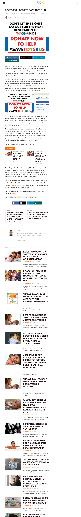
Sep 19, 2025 (17, 161)
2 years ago (36, 283)
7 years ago (36, 431)
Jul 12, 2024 (39, 163)
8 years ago (18, 17)
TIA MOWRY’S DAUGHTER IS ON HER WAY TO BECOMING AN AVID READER (36, 462)
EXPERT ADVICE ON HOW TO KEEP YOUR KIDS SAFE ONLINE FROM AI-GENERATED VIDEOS (35, 255)
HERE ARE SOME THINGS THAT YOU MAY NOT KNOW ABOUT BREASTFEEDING (35, 317)
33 (41, 488)
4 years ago (36, 369)
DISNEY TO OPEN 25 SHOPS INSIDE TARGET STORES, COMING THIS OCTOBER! (35, 500)
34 (41, 389)
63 (41, 431)
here (13, 193)
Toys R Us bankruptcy (30, 197)
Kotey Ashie (27, 414)
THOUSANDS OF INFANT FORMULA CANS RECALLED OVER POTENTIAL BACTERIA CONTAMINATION (35, 298)
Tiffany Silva (28, 261)
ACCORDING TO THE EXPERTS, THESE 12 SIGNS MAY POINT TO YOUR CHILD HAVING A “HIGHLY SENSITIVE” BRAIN (35, 338)
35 (41, 467)
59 (41, 450)
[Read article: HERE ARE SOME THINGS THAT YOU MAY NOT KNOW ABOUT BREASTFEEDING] (13, 319)
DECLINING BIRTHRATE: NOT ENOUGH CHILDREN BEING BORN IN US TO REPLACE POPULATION (34, 444)
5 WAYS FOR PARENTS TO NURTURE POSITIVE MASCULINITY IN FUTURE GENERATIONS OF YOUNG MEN (40, 156)
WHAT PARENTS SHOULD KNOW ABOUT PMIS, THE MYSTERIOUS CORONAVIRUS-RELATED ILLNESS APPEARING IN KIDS (34, 406)
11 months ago (36, 261)
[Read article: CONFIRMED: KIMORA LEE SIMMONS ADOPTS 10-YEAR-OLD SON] (13, 428)
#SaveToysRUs (12, 197)
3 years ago (36, 304)
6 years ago (35, 414)
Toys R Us (20, 197)
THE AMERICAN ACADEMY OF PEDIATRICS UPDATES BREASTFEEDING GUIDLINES (35, 383)
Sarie (11, 17)
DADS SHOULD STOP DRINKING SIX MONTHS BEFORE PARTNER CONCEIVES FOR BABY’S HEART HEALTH (34, 481)
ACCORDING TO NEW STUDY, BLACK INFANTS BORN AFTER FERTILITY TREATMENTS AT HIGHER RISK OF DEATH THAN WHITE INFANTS (34, 361)
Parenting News (26, 17)
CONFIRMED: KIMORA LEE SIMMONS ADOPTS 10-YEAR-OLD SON (35, 426)
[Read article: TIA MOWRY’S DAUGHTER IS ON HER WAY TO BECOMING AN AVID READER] (13, 464)
